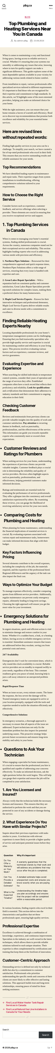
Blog (27, 17)
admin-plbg (22, 40)
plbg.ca (27, 5)
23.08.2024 (39, 40)
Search (6, 1029)
